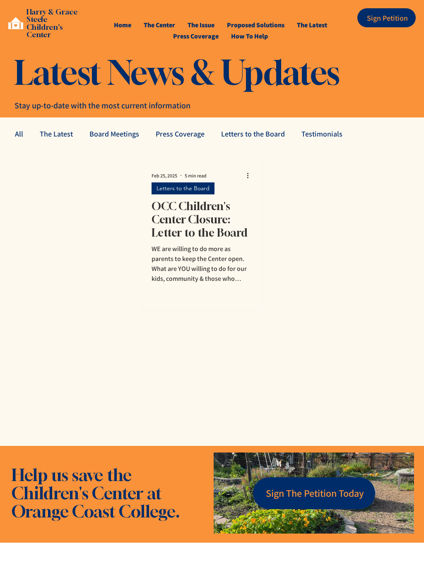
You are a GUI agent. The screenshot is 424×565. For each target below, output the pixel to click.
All (19, 134)
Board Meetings (114, 134)
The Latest (56, 134)
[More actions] (250, 175)
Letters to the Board (253, 134)
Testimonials (321, 134)
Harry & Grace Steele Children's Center (51, 23)
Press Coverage (180, 134)
